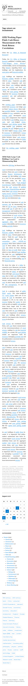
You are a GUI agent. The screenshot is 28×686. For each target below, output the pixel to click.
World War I (17, 659)
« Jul (7, 524)
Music (7, 546)
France (5, 620)
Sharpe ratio (5, 486)
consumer (16, 601)
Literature (8, 541)
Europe (22, 614)
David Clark (5, 466)
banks (23, 250)
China (9, 601)
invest (4, 319)
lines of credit (13, 250)
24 (4, 517)
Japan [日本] (6, 633)
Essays (3, 468)
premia (20, 124)
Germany (12, 620)
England (15, 614)
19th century (7, 598)
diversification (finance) (8, 473)
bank (18, 252)
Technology (12, 580)
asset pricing (14, 91)
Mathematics (9, 544)
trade (13, 653)
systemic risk (6, 204)
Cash (3, 76)
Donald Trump (7, 607)
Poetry (7, 550)
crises (9, 81)
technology (6, 653)
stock (24, 115)
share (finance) (21, 484)
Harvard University (8, 627)
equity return (9, 196)
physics (14, 646)
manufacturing (7, 637)
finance (10, 174)
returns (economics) (13, 482)
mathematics (7, 643)
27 (14, 517)
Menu (4, 19)
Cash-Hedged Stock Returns (14, 63)
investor (4, 302)
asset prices (5, 72)
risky (3, 276)
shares (17, 274)
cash (24, 68)
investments (18, 174)
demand (20, 604)
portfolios (5, 128)
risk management (11, 284)
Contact (4, 675)
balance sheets (13, 109)
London (18, 633)
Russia (10, 650)
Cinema (7, 539)
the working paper (12, 148)
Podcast (7, 548)
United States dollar (7, 487)
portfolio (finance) (16, 479)
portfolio (5, 96)
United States (20, 486)
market (4, 224)
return (22, 120)
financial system (10, 261)
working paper (10, 104)
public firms (19, 432)
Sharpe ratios (17, 131)
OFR (9, 165)
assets (9, 293)
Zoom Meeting (11, 585)
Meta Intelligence (15, 7)
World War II (6, 663)
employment (7, 614)
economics (17, 607)
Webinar (9, 583)
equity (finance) (18, 473)
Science (9, 570)
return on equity (11, 481)
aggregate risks (7, 222)
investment (18, 476)
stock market (9, 295)
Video (7, 554)
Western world (7, 659)
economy (6, 611)
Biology (10, 572)
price (4, 650)
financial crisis (5, 474)
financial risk (13, 474)
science (16, 650)
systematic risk (12, 486)
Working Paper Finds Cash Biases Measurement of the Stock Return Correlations (12, 43)
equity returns (6, 193)
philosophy (6, 646)
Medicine (11, 576)
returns (11, 87)
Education (10, 563)
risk (11, 96)
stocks (4, 408)
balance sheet (19, 468)
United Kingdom (8, 656)
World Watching (10, 468)
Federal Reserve (8, 617)
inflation (10, 630)
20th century (16, 598)
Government (11, 565)
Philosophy (11, 578)
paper (6, 139)
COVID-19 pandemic (14, 471)
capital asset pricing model (17, 425)
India (4, 630)
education (13, 611)
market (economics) (12, 478)
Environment (12, 574)
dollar (24, 139)
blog (12, 165)
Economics (20, 466)
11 (7, 511)
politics (20, 646)
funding (13, 476)
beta (11, 113)
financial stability (17, 72)
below (8, 68)
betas (4, 117)
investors (15, 94)
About (4, 671)
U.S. (11, 52)
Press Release (9, 552)
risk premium (13, 484)
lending (23, 252)
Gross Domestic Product (10, 624)
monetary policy (18, 643)
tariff (21, 650)
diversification (11, 417)
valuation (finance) (17, 487)
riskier (14, 271)
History (18, 627)
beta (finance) (8, 469)
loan (13, 633)
